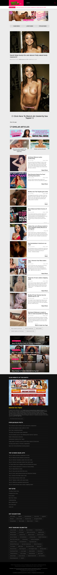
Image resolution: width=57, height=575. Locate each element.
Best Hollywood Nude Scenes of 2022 (37, 209)
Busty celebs (39, 328)
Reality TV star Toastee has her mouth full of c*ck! (37, 295)
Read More (45, 170)
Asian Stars (36, 516)
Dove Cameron (29, 529)
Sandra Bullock (32, 553)
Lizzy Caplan (23, 551)
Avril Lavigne (23, 553)
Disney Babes (13, 521)
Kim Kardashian (23, 537)
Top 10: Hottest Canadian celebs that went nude (20, 460)
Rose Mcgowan (22, 548)
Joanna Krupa (13, 555)
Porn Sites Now (12, 504)
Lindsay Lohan (32, 537)
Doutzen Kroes (13, 548)
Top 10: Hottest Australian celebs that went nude (21, 462)
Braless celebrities (29, 328)
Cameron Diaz (22, 534)
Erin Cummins (42, 555)
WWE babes (20, 546)
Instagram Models (38, 518)
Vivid (46, 204)
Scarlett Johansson (42, 537)
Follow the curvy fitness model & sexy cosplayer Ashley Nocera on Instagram (37, 227)
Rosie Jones (40, 553)
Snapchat (44, 516)
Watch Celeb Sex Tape (41, 325)
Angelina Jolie (41, 532)
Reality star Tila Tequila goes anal (38, 191)
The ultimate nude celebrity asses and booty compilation (22, 425)
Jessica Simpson (13, 537)
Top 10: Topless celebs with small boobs (18, 480)
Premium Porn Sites (13, 493)
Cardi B (22, 558)
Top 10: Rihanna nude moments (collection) (19, 457)
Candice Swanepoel (35, 539)
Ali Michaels (21, 532)
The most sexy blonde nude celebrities (18, 432)
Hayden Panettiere (32, 555)
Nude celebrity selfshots (16, 328)
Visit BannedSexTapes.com (16, 418)
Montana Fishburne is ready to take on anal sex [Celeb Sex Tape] (38, 313)
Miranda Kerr (25, 539)
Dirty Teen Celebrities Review (16, 430)
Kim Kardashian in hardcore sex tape (37, 244)
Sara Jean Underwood (26, 544)
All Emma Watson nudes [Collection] (35, 157)
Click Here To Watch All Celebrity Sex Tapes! (30, 117)
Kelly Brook (40, 551)
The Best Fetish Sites (14, 491)
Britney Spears (13, 534)
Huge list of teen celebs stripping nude (38, 278)
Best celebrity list (13, 502)
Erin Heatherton (23, 541)
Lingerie (20, 516)
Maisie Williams (38, 529)
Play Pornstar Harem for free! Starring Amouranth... (36, 175)
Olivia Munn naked (30, 546)
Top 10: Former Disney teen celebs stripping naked (21, 484)
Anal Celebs (12, 516)
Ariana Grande (13, 529)
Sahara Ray (39, 546)
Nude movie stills (30, 331)
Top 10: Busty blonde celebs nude (17, 477)
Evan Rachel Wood (14, 551)
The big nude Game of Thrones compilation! (19, 443)
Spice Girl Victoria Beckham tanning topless (19, 446)
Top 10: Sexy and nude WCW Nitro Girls (18, 471)
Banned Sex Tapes (15, 408)
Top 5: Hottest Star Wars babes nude (37, 261)
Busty (36, 521)
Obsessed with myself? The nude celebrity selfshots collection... (19, 150)
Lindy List (11, 507)
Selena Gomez (31, 534)
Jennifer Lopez (40, 534)
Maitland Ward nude (14, 544)
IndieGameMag (12, 500)
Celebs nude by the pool (40, 149)
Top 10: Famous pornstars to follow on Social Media (21, 466)
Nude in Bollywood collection (16, 437)
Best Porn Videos (13, 498)
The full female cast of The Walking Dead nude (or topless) (23, 434)
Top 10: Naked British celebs (15, 468)
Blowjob (12, 518)
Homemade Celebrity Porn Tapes (16, 439)
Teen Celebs (21, 521)
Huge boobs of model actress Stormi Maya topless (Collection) (24, 441)
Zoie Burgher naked (33, 548)
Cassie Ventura (21, 555)
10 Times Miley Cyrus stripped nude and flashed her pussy (23, 464)
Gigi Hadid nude (32, 541)
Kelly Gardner (32, 551)
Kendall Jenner (43, 548)
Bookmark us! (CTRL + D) (25, 59)
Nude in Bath (30, 521)
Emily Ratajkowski (14, 558)
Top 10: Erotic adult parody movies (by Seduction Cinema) (22, 473)
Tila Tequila (12, 546)
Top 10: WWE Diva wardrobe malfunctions (19, 482)
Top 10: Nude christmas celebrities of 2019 (19, 455)
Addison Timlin (13, 541)
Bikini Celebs (19, 518)
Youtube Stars (28, 518)
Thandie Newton (14, 553)
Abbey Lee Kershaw (31, 532)
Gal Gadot (21, 529)
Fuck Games (11, 495)
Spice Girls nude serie (15, 539)
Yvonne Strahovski (38, 544)
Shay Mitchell (13, 532)
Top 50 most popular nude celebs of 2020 (19, 428)
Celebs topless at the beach (17, 331)
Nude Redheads (27, 516)
